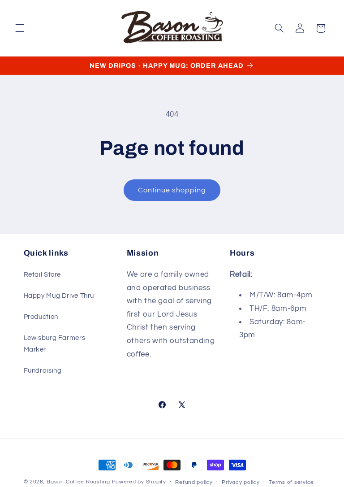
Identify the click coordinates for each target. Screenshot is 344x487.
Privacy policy (240, 482)
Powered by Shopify (139, 481)
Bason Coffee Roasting (78, 481)
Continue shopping (172, 190)
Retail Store (42, 274)
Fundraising (43, 370)
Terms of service (291, 482)
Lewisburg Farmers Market (55, 344)
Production (41, 316)
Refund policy (194, 482)
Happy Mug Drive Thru (59, 295)
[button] (19, 28)
